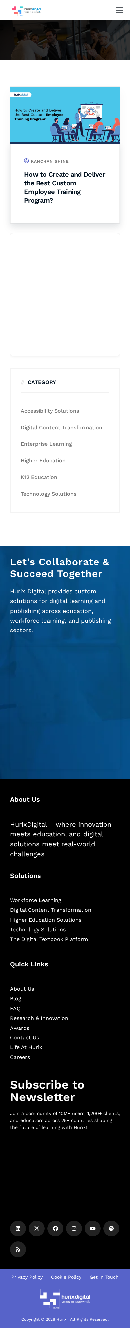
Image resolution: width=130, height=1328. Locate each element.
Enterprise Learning (46, 444)
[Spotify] (111, 1228)
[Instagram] (74, 1228)
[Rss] (18, 1249)
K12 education (39, 477)
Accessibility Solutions (50, 411)
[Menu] (119, 10)
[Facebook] (55, 1228)
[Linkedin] (18, 1228)
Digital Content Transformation (61, 427)
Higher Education (43, 460)
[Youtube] (93, 1228)
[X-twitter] (37, 1228)
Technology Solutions (48, 494)
